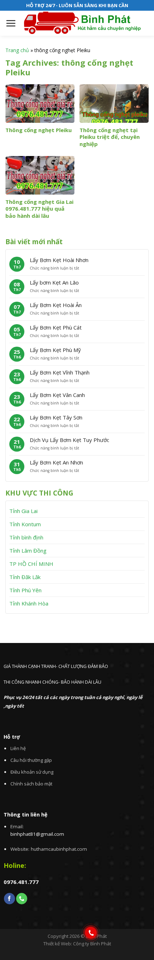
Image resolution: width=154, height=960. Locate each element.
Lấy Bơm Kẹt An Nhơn (56, 462)
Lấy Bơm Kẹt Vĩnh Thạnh (60, 372)
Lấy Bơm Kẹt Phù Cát (56, 327)
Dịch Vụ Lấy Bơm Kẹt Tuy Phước (69, 440)
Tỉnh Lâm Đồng (28, 550)
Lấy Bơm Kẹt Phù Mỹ (55, 350)
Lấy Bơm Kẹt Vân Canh (57, 395)
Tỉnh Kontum (25, 524)
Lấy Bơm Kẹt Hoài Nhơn (59, 260)
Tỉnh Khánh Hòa (28, 603)
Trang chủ (17, 50)
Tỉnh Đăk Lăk (24, 576)
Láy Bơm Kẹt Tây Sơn (56, 417)
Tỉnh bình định (26, 537)
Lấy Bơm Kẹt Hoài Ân (56, 305)
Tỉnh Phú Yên (25, 590)
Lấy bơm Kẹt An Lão (54, 282)
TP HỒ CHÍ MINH (31, 563)
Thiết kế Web (57, 943)
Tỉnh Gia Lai (23, 510)
